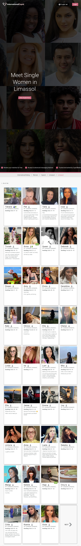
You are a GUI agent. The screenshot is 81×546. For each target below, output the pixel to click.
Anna (26, 445)
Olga (44, 485)
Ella (44, 326)
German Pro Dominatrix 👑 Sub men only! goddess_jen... (31, 411)
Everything (26, 334)
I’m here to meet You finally (31, 252)
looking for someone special (12, 252)
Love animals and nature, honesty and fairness (31, 212)
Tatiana (8, 207)
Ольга (64, 485)
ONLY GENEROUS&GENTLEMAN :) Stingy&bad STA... (31, 491)
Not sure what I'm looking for (31, 451)
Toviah (8, 246)
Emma (45, 405)
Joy (62, 405)
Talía (44, 207)
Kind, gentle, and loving (30, 294)
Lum (44, 365)
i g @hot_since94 (9, 451)
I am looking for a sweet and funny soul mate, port (49, 332)
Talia (43, 212)
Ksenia (27, 524)
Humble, (7, 493)
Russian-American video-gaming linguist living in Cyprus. (30, 454)
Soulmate (26, 292)
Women (35, 175)
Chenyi (64, 326)
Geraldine (65, 286)
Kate (7, 326)
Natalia (64, 445)
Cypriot (43, 175)
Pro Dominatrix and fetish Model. (30, 414)
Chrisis (27, 326)
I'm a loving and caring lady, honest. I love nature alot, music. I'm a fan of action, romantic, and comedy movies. (49, 376)
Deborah (64, 246)
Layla (44, 445)
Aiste (44, 524)
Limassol (52, 175)
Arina (26, 246)
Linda (7, 365)
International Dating (23, 175)
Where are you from (66, 373)
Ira (25, 365)
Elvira (44, 286)
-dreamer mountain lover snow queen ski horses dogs (49, 451)
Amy (26, 286)
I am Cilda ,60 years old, (11, 530)
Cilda (7, 524)
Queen (45, 246)
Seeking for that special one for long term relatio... (49, 371)
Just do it (26, 332)
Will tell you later (28, 254)
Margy (8, 485)
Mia (62, 365)
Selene (27, 485)
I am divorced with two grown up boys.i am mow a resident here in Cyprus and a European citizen (12, 534)
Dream (8, 286)
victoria (8, 445)
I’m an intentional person (67, 212)
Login (75, 4)
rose (63, 207)
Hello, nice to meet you (67, 371)
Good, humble (9, 491)
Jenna (26, 405)
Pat (25, 207)
